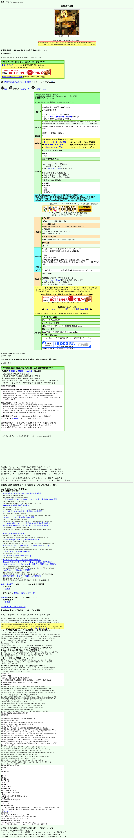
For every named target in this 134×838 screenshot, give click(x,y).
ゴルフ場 (29, 371)
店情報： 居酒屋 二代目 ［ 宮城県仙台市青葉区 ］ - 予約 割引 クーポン (27, 828)
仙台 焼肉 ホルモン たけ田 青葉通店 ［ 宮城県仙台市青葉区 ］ (26, 545)
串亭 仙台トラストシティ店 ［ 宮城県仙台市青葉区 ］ (23, 493)
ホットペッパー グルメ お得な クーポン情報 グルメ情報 (67, 309)
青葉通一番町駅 (19, 593)
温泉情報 (12, 371)
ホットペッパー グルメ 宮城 (12, 77)
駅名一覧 (31, 593)
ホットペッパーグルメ (52, 280)
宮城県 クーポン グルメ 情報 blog (13, 607)
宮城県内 (4, 597)
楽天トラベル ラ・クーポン (12, 65)
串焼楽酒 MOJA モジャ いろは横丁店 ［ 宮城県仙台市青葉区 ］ (26, 525)
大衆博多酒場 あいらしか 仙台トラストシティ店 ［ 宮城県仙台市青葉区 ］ (31, 499)
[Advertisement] (14, 450)
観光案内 (15, 418)
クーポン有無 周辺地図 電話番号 (60, 116)
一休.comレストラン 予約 (53, 147)
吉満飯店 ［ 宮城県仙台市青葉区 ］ (16, 505)
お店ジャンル (25, 89)
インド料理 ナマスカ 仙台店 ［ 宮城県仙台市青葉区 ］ (23, 511)
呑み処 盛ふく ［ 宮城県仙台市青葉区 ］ (18, 570)
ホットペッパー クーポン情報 (55, 142)
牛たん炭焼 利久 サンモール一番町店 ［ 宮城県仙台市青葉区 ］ (27, 523)
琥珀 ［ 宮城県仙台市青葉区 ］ (14, 534)
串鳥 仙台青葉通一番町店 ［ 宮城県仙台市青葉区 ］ (22, 576)
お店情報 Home (40, 89)
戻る (6, 89)
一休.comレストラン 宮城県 (11, 658)
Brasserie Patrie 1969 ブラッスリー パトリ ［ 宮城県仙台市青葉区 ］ (28, 562)
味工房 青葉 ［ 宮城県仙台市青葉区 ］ (17, 556)
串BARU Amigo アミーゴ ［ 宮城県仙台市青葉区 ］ (22, 539)
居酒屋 (7, 589)
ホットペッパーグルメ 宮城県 (12, 632)
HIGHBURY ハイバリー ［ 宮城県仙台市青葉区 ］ (22, 560)
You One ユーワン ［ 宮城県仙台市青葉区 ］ (19, 517)
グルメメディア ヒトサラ (53, 145)
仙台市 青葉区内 (7, 584)
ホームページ (8, 811)
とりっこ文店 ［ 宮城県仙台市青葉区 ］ (18, 551)
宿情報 (20, 371)
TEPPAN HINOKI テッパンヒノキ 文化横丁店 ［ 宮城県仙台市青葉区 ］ (30, 564)
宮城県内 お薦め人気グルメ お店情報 (18, 82)
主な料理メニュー (54, 168)
